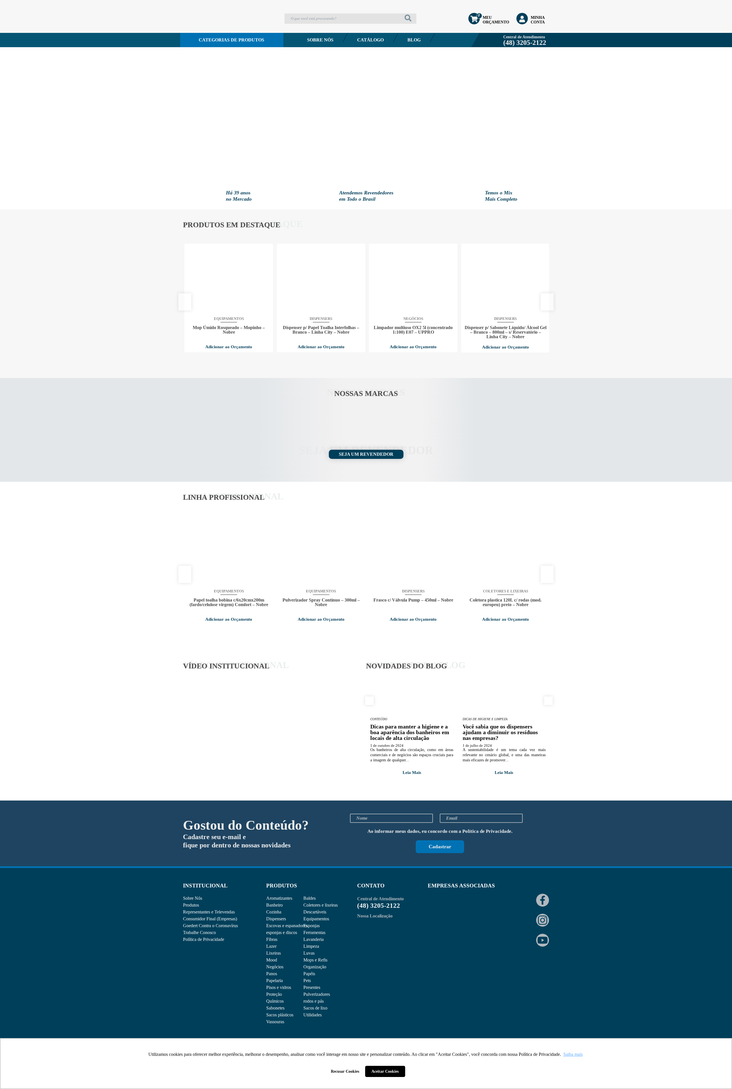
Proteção (274, 994)
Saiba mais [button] (573, 1054)
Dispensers (276, 918)
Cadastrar (440, 846)
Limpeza (311, 946)
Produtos (191, 905)
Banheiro (274, 905)
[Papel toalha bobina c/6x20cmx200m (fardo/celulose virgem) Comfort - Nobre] (228, 552)
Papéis (309, 973)
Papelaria (274, 980)
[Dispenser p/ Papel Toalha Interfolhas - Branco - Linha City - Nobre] (321, 279)
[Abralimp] (442, 909)
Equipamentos (316, 918)
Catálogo (370, 39)
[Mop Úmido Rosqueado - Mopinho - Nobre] (228, 279)
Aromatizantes (279, 898)
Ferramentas (314, 932)
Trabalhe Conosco (199, 932)
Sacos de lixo (315, 1008)
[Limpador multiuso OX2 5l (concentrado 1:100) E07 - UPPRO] (413, 279)
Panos (271, 973)
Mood (271, 959)
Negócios (274, 966)
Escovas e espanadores (286, 925)
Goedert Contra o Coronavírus (210, 925)
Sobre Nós (320, 39)
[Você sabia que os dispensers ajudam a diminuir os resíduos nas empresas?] (504, 698)
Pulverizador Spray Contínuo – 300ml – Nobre (321, 602)
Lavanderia (313, 939)
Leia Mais (412, 772)
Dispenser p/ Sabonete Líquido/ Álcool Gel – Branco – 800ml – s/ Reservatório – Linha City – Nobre (505, 332)
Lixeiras (273, 953)
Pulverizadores (316, 994)
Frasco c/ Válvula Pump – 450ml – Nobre (413, 600)
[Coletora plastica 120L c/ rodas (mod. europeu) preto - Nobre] (505, 552)
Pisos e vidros (278, 987)
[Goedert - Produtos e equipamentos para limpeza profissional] (213, 27)
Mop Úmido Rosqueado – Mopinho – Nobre (229, 330)
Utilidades (312, 1014)
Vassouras (275, 1021)
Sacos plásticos (279, 1014)
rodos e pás (313, 1001)
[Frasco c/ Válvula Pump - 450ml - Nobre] (413, 552)
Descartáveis (314, 911)
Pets (307, 980)
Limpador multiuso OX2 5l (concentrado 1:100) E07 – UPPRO (413, 330)
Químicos (275, 1001)
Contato (205, 55)
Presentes (311, 987)
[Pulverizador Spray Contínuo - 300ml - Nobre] (321, 552)
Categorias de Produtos (231, 39)
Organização (314, 966)
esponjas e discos (281, 932)
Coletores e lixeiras (320, 905)
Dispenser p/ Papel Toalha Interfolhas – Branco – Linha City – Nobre (321, 330)
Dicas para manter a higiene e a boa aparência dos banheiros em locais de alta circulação (409, 732)
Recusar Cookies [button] (345, 1071)
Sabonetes (275, 1008)
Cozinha (273, 911)
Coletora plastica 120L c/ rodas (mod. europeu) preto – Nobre (506, 602)
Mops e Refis (315, 959)
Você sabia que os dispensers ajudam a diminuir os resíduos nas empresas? (500, 732)
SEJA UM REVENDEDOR (366, 454)
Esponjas (311, 925)
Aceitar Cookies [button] (385, 1071)
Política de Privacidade (486, 831)
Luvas (309, 953)
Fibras (271, 939)
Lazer (271, 946)
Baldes (309, 898)
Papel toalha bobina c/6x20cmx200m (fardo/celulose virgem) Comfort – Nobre (229, 602)
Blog (414, 39)
